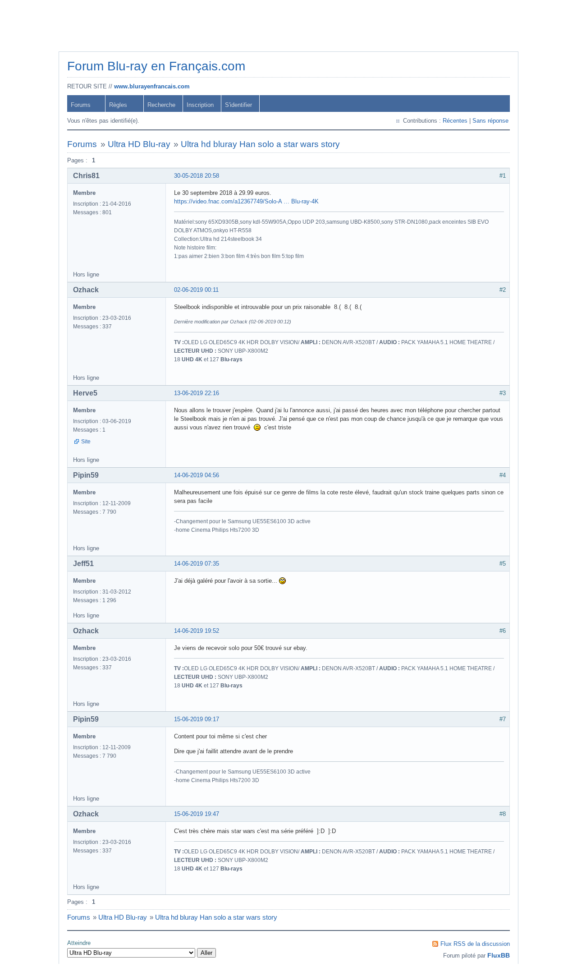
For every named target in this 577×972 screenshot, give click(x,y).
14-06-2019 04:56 (196, 475)
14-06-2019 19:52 (196, 630)
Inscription (200, 104)
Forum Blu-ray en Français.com (156, 66)
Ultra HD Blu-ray (139, 144)
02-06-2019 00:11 (196, 289)
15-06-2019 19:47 (196, 814)
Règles (118, 104)
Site (86, 441)
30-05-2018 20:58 (196, 175)
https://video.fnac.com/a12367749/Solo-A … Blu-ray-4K (246, 201)
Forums (81, 104)
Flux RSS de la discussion (475, 943)
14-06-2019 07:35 (196, 563)
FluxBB (498, 955)
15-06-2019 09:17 (196, 719)
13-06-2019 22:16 (196, 393)
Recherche (161, 104)
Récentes (455, 120)
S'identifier (238, 104)
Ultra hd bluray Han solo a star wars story (260, 144)
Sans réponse (490, 120)
